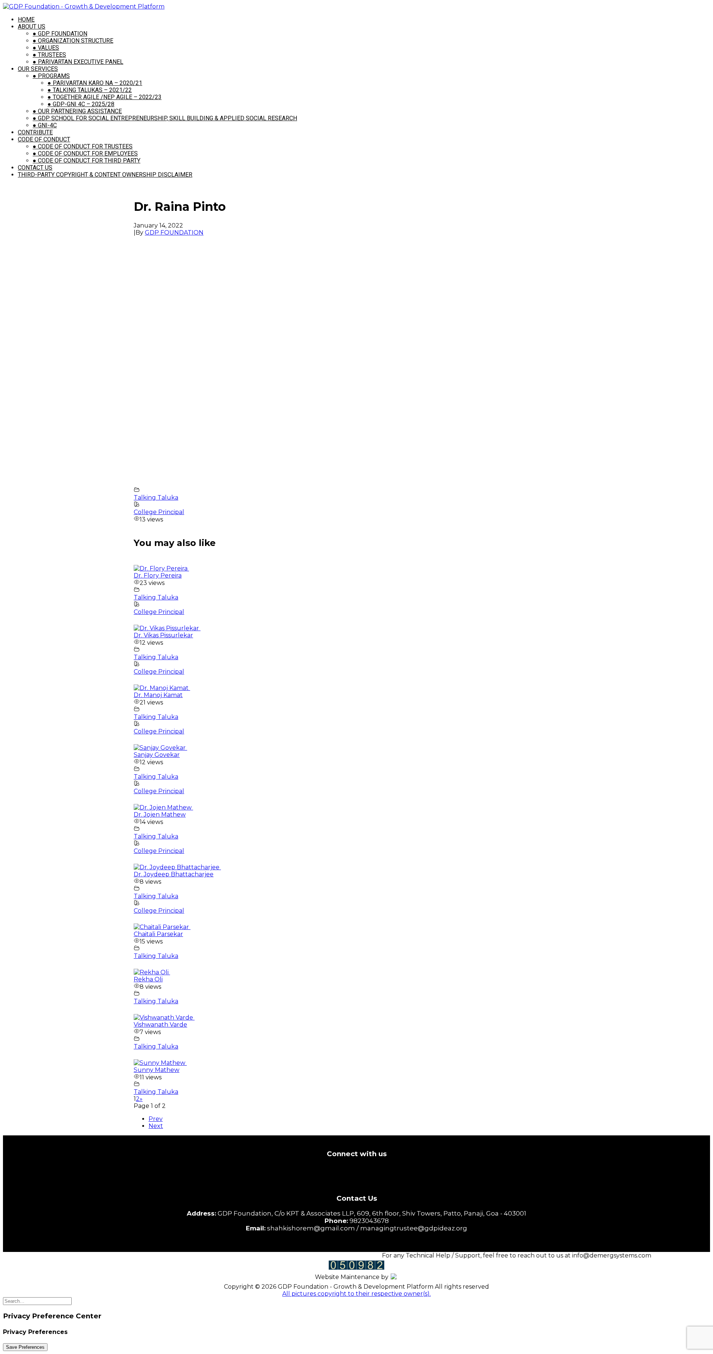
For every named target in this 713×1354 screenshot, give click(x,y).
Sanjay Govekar (157, 754)
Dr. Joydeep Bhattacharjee (174, 874)
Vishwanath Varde (160, 1024)
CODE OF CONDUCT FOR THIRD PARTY (86, 160)
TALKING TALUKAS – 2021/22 (90, 90)
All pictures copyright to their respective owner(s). (356, 1293)
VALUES (46, 47)
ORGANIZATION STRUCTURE (73, 40)
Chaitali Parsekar (158, 934)
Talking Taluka (156, 497)
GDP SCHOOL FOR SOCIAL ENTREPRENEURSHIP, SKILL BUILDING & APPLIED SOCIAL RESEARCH (165, 118)
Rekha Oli (148, 979)
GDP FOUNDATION (60, 33)
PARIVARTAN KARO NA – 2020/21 (95, 82)
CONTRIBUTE (35, 132)
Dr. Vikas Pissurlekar (163, 635)
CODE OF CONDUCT (44, 139)
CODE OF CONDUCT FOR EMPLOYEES (85, 153)
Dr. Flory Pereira (158, 575)
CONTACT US (35, 167)
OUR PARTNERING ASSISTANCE (77, 111)
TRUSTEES (49, 54)
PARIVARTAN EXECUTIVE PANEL (78, 61)
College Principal (159, 512)
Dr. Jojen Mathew (160, 814)
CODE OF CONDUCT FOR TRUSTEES (83, 146)
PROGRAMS (51, 75)
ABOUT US (31, 26)
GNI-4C (45, 125)
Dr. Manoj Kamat (158, 695)
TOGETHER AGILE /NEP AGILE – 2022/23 (105, 97)
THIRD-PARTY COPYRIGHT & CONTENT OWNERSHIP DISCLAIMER (105, 174)
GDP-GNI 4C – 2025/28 (81, 104)
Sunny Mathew (156, 1069)
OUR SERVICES (38, 68)
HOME (26, 19)
